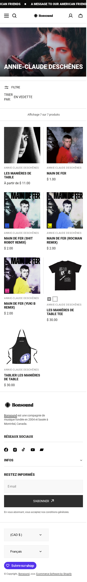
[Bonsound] (43, 15)
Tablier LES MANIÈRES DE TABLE (22, 377)
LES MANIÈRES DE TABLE (17, 175)
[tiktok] (23, 449)
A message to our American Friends (49, 4)
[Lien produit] (22, 156)
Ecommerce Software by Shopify (54, 580)
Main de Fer (56, 173)
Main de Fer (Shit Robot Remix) (18, 240)
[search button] (14, 15)
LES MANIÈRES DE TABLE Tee (60, 312)
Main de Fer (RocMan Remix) (64, 240)
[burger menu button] (6, 15)
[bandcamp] (41, 449)
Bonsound (24, 580)
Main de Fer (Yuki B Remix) (19, 305)
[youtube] (32, 449)
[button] (80, 15)
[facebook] (6, 449)
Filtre (15, 87)
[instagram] (15, 449)
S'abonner (40, 507)
